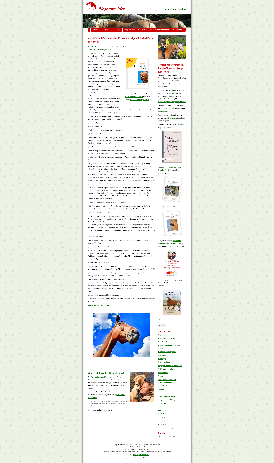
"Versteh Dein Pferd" (169, 206)
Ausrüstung (162, 355)
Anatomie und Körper (166, 338)
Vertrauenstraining (165, 427)
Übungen (161, 417)
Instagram (165, 111)
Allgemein (162, 334)
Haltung (161, 389)
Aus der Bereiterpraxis (167, 351)
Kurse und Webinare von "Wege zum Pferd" (171, 242)
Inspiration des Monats (167, 396)
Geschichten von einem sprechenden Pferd (107, 402)
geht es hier (108, 49)
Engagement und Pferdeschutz (170, 365)
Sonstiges (112, 403)
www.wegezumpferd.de (141, 455)
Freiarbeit (162, 376)
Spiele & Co (162, 413)
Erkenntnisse (163, 372)
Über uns (146, 458)
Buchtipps (162, 358)
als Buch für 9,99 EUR (134, 96)
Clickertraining (164, 362)
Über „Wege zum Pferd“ (160, 30)
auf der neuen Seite (174, 83)
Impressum (177, 30)
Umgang (161, 420)
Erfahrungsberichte (166, 369)
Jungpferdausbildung (166, 399)
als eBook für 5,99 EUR (139, 99)
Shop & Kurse (129, 30)
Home (95, 30)
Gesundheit (162, 385)
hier (166, 108)
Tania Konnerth (118, 46)
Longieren (162, 403)
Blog (106, 30)
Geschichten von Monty (100, 377)
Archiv (117, 30)
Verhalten (162, 424)
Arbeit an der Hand (165, 341)
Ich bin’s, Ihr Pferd (99, 46)
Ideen (160, 392)
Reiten (160, 406)
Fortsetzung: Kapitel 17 (99, 305)
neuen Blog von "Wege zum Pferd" (172, 101)
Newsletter (142, 30)
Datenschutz (137, 458)
